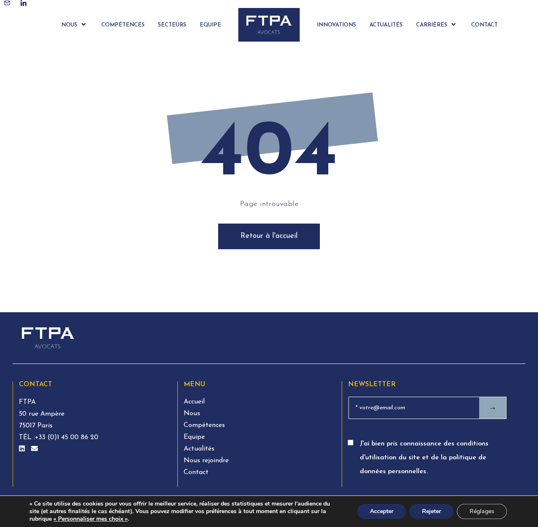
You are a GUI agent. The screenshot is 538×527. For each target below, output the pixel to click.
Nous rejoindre (206, 460)
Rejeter (431, 511)
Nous (192, 413)
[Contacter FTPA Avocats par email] (34, 449)
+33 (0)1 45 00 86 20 (66, 437)
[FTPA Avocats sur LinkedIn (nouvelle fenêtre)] (23, 449)
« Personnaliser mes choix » (90, 519)
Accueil (194, 401)
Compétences (204, 425)
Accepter (381, 511)
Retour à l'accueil (269, 236)
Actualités (199, 448)
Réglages (481, 511)
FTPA (27, 402)
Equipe (194, 437)
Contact (196, 472)
